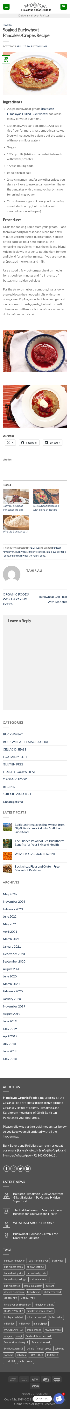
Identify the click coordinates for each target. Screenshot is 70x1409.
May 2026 (10, 894)
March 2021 (11, 939)
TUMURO (52, 1354)
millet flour (10, 1323)
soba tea (21, 1354)
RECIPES (9, 787)
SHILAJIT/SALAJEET (17, 794)
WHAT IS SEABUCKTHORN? (35, 853)
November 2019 (14, 1006)
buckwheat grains (13, 1273)
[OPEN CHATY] (58, 1398)
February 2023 (13, 909)
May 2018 (10, 1058)
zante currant (25, 1361)
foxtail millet (33, 1292)
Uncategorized (13, 801)
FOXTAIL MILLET (15, 756)
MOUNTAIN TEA (13, 1329)
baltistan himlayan (39, 1260)
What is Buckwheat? (15, 531)
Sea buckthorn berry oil (38, 1336)
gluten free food (37, 551)
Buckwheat (58, 1260)
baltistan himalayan (14, 1260)
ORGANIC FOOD (15, 779)
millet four (24, 1323)
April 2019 (10, 1036)
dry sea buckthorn (14, 1292)
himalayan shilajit (44, 1304)
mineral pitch (40, 1323)
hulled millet (56, 1317)
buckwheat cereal (13, 1266)
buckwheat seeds (39, 1279)
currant (50, 1285)
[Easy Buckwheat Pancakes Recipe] (16, 496)
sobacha (8, 1354)
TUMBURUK (36, 1354)
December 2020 (14, 954)
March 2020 (11, 984)
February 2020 (13, 991)
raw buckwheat (53, 1329)
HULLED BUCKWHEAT (19, 771)
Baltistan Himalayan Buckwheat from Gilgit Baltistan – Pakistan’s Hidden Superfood (40, 828)
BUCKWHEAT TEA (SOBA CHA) (25, 742)
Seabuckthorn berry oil (16, 1342)
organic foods (37, 555)
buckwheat (21, 551)
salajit (19, 1336)
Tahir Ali (41, 46)
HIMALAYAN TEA (13, 1310)
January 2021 (12, 946)
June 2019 (10, 1021)
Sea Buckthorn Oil (13, 1348)
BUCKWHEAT (13, 734)
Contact (42, 1393)
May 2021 (10, 924)
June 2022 (10, 916)
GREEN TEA (10, 1298)
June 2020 (10, 976)
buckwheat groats (36, 1273)
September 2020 (14, 961)
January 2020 (12, 999)
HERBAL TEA (28, 1298)
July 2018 (9, 1043)
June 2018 (10, 1051)
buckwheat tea (12, 1285)
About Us (28, 1393)
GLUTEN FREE (13, 764)
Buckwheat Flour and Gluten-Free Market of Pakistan (37, 868)
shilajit (30, 1348)
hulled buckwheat (19, 555)
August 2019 (11, 1013)
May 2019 (10, 1028)
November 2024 (14, 901)
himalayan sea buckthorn (17, 1304)
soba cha (59, 1348)
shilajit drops (44, 1348)
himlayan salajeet (13, 1317)
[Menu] (6, 7)
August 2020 (11, 969)
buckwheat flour (35, 1266)
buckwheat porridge (15, 1279)
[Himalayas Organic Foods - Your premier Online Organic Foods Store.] (35, 6)
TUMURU (9, 1361)
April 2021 (10, 931)
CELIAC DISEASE (14, 749)
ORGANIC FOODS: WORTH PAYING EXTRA (16, 599)
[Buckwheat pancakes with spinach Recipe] (46, 496)
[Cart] (63, 7)
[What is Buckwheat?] (16, 522)
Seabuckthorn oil (41, 1342)
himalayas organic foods (40, 1310)
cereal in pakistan (33, 1285)
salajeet (8, 1336)
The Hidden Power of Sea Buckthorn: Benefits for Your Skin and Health (39, 842)
